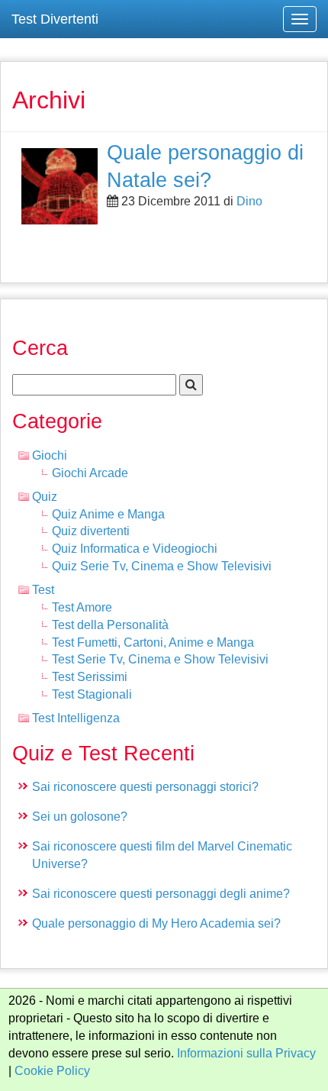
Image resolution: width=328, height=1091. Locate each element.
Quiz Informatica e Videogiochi (134, 548)
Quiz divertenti (91, 531)
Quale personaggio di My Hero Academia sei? (156, 923)
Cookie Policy (52, 1070)
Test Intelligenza (76, 718)
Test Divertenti (54, 19)
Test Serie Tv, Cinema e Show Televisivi (160, 659)
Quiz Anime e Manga (108, 514)
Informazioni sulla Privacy (246, 1053)
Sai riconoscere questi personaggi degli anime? (161, 893)
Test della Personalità (110, 624)
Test (43, 589)
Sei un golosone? (79, 816)
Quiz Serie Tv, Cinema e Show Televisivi (162, 566)
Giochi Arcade (90, 472)
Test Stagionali (92, 694)
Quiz (44, 496)
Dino (249, 201)
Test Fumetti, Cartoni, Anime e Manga (153, 642)
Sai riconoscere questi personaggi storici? (145, 786)
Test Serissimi (89, 676)
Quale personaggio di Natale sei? (205, 165)
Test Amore (82, 607)
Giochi (49, 455)
